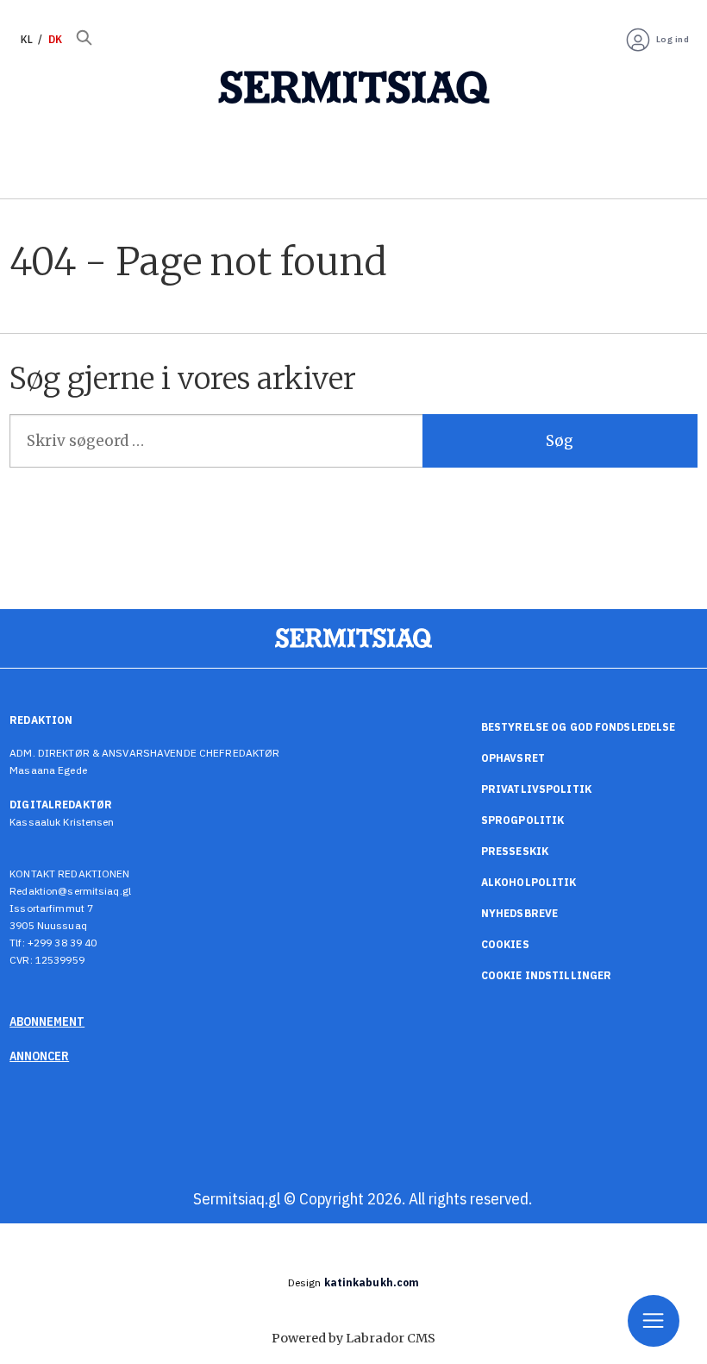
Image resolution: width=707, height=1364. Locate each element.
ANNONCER (39, 1056)
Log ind (673, 39)
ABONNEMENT (46, 1021)
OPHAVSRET (513, 757)
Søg (559, 440)
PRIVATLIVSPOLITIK (536, 789)
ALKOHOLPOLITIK (529, 882)
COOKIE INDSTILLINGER (546, 975)
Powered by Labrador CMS (353, 1338)
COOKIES (505, 944)
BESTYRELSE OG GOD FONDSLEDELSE (578, 726)
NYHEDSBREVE (519, 913)
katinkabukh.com (372, 1282)
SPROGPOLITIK (522, 820)
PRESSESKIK (514, 851)
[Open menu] (653, 1321)
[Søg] (84, 39)
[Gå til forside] (354, 88)
